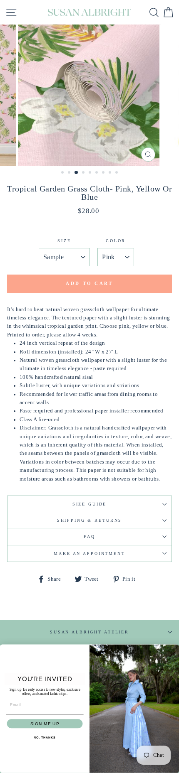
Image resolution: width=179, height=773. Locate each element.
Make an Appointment (89, 553)
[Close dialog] (174, 650)
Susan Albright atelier (89, 632)
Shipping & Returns (89, 520)
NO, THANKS (44, 737)
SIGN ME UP (44, 723)
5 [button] (91, 173)
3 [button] (77, 173)
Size (64, 240)
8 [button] (111, 173)
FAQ (89, 536)
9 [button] (117, 173)
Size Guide (89, 504)
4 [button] (84, 173)
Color (116, 240)
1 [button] (63, 173)
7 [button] (104, 173)
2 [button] (70, 173)
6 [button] (97, 173)
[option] (89, 95)
